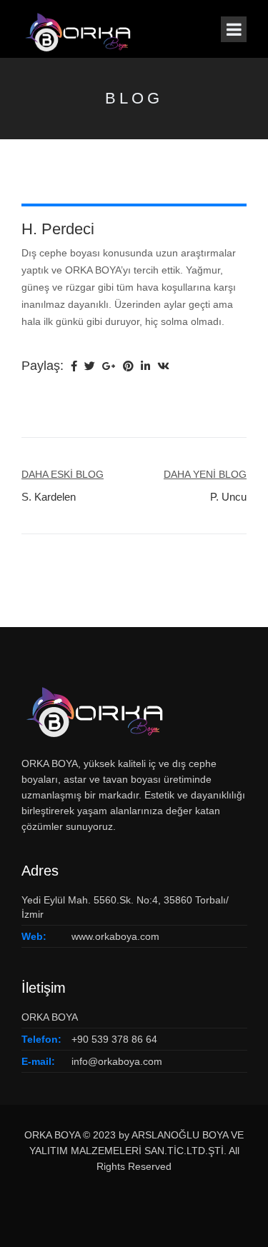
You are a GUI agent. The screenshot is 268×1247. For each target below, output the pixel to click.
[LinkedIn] (145, 367)
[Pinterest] (128, 367)
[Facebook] (74, 367)
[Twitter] (89, 367)
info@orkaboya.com (116, 1061)
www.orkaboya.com (115, 936)
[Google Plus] (109, 367)
